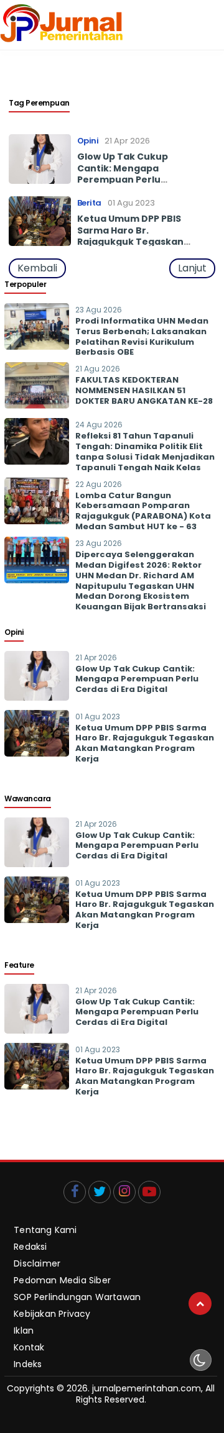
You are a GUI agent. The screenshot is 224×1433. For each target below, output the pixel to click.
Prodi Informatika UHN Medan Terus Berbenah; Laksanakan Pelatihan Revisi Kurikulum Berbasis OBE (141, 336)
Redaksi (30, 1246)
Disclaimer (37, 1263)
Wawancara (27, 798)
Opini (88, 141)
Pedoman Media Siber (62, 1280)
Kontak (29, 1347)
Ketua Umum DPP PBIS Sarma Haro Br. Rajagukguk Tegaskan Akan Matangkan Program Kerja (130, 241)
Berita (89, 203)
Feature (19, 965)
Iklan (24, 1330)
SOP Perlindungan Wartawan (77, 1297)
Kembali (37, 268)
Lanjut (192, 268)
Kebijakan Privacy (52, 1313)
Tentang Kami (45, 1229)
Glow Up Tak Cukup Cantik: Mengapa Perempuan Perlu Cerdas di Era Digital (125, 173)
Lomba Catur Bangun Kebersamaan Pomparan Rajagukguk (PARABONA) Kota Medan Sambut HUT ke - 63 (143, 511)
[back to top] (200, 1303)
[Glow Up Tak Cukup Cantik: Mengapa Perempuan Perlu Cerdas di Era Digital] (36, 697)
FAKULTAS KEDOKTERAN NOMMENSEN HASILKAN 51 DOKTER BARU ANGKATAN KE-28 (144, 390)
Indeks (28, 1364)
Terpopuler (25, 284)
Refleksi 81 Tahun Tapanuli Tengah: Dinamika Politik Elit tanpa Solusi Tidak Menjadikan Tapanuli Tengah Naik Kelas (145, 451)
